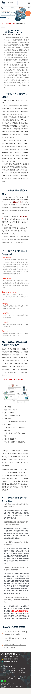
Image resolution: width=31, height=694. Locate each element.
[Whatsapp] (2, 681)
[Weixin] (5, 681)
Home (3, 24)
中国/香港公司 (10, 24)
